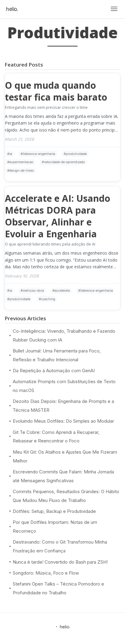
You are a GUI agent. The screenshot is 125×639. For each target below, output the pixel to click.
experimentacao (21, 162)
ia (10, 154)
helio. (12, 9)
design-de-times (21, 171)
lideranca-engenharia (39, 154)
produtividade (76, 154)
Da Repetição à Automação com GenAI (54, 370)
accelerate (62, 291)
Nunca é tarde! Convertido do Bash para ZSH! (60, 562)
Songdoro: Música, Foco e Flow (46, 573)
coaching (48, 299)
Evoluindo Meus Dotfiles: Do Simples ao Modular (63, 421)
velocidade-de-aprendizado (64, 162)
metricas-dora (33, 291)
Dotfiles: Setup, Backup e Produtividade (54, 511)
